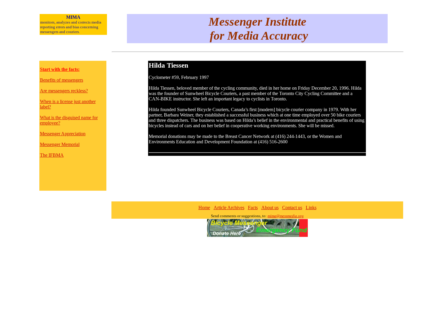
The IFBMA (52, 155)
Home (204, 207)
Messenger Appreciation (63, 133)
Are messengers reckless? (64, 90)
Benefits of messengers (61, 80)
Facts (253, 207)
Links (311, 207)
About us (270, 207)
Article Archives (229, 207)
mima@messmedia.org (286, 216)
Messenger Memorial (60, 144)
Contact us (292, 207)
